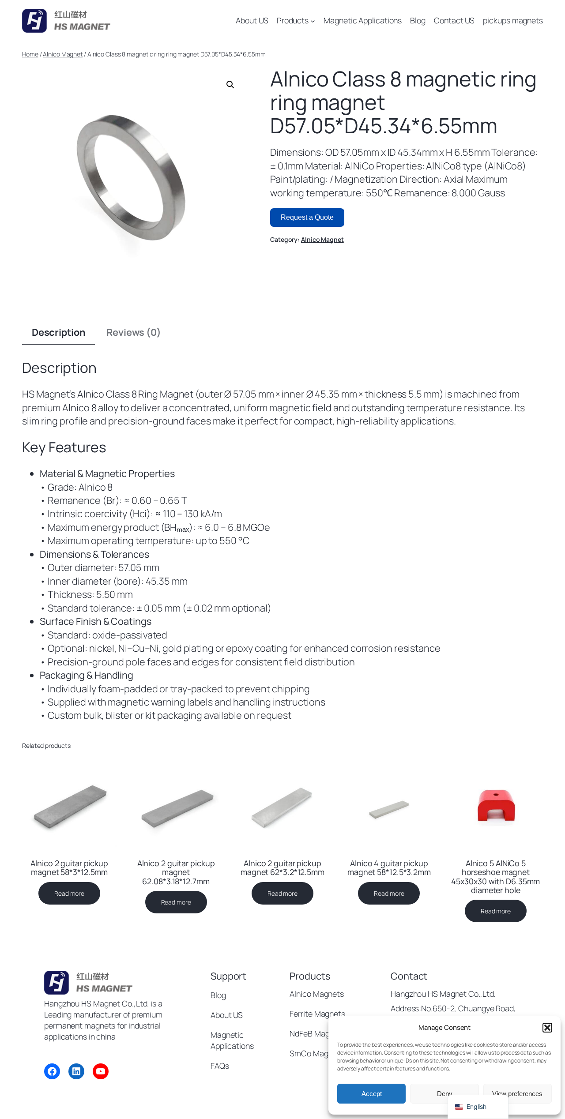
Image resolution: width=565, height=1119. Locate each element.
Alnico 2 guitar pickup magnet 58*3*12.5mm (69, 867)
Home (30, 54)
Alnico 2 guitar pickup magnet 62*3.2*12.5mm (282, 867)
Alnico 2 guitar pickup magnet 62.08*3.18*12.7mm (176, 872)
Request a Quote (307, 217)
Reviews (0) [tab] (133, 332)
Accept (372, 1093)
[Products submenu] (312, 21)
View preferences (517, 1093)
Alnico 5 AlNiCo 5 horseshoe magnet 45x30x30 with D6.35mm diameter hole (495, 876)
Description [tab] (59, 332)
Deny (444, 1093)
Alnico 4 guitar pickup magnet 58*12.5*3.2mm (389, 867)
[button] (547, 1027)
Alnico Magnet (63, 54)
